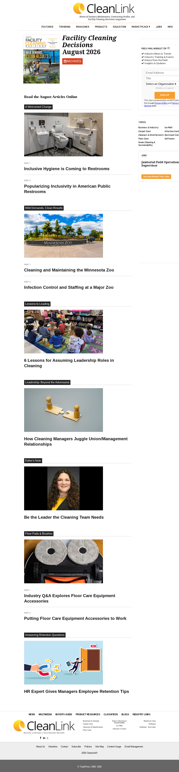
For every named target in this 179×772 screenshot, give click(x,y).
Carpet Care (144, 131)
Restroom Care (150, 721)
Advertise (52, 746)
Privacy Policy (161, 103)
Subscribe (76, 746)
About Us (40, 746)
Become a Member (33, 733)
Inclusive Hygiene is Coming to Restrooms (66, 166)
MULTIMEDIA (45, 714)
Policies (88, 746)
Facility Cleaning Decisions (101, 19)
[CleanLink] (103, 9)
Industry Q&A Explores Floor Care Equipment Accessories (69, 596)
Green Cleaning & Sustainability (146, 144)
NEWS (32, 714)
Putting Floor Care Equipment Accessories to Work (75, 616)
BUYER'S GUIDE (63, 714)
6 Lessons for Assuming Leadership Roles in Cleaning (69, 363)
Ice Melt (169, 127)
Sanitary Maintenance (99, 17)
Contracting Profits (120, 17)
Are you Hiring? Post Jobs (156, 176)
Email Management (134, 746)
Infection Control (119, 729)
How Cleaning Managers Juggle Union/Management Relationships (76, 441)
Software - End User (147, 727)
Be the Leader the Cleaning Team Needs (64, 517)
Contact (64, 746)
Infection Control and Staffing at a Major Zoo (69, 285)
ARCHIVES (73, 61)
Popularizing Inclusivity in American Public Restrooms (67, 186)
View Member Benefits (54, 733)
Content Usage (114, 746)
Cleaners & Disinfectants (151, 134)
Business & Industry (148, 127)
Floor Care (143, 138)
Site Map (99, 746)
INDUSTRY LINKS (141, 714)
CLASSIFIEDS (111, 714)
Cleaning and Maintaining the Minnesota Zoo (69, 267)
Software (169, 138)
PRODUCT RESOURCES (88, 714)
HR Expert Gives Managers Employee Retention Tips (76, 691)
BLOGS (125, 714)
